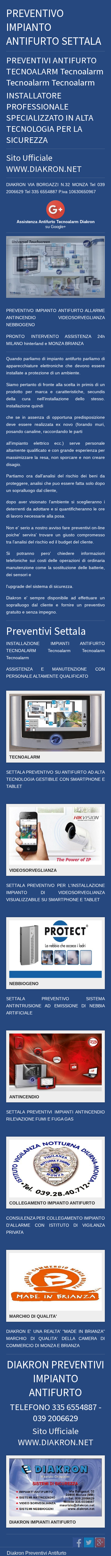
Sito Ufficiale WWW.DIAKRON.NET (44, 163)
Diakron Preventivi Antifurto (36, 1553)
